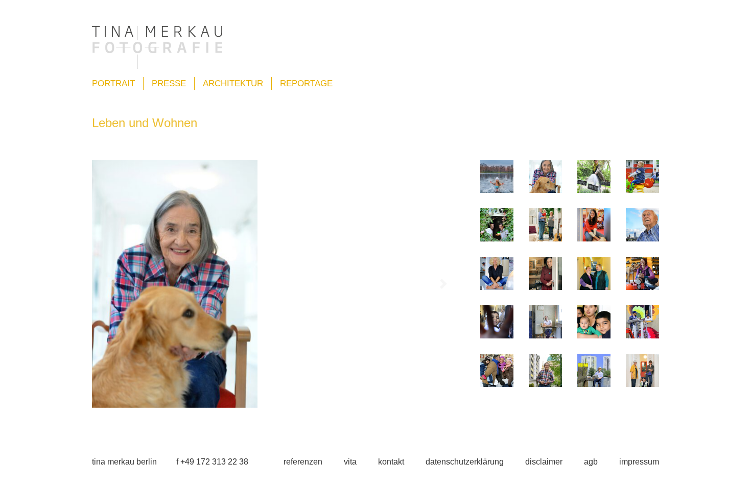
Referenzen (303, 461)
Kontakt (391, 461)
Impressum (639, 461)
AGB (591, 461)
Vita (350, 461)
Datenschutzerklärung (465, 461)
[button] (113, 284)
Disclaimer (543, 461)
